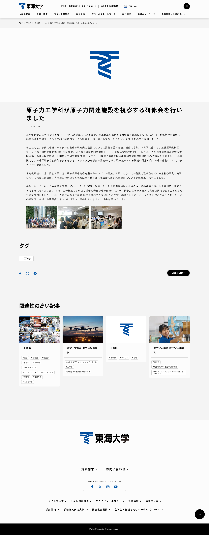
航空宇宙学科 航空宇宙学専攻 (165, 367)
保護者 (45, 358)
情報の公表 (152, 501)
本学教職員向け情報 (109, 6)
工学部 (27, 258)
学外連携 (126, 14)
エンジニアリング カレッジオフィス (38, 372)
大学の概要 (24, 14)
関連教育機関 (100, 509)
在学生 (26, 363)
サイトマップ (56, 501)
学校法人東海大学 (74, 509)
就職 (135, 358)
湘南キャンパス (30, 367)
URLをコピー (178, 273)
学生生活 (80, 14)
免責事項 (133, 501)
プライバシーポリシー (109, 501)
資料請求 (87, 469)
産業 (25, 358)
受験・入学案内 (62, 14)
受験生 (35, 358)
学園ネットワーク (146, 14)
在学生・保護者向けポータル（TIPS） (77, 6)
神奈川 (37, 363)
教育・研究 (42, 14)
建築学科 (38, 377)
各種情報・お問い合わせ (174, 14)
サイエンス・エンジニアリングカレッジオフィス (168, 372)
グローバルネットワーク (104, 14)
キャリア (124, 358)
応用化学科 (28, 382)
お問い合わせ (116, 469)
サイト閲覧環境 (80, 501)
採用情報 (51, 509)
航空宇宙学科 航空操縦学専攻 (78, 372)
